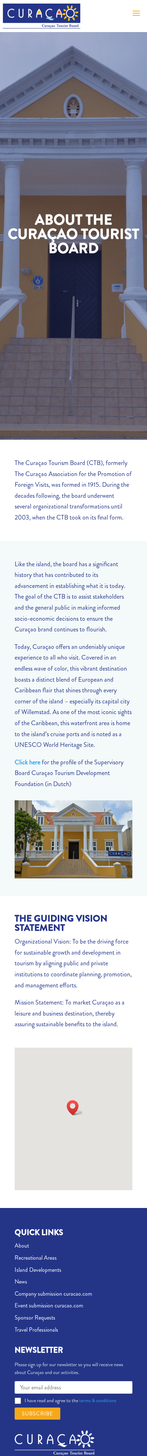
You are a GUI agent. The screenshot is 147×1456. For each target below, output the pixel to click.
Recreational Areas (36, 1258)
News (21, 1281)
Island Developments (38, 1270)
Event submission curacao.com (49, 1305)
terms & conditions (97, 1400)
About (22, 1245)
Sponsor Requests (35, 1317)
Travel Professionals (36, 1330)
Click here (27, 762)
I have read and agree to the (70, 1400)
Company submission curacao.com (53, 1294)
